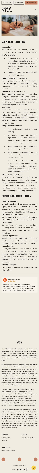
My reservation (31, 2)
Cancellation (6, 437)
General (4, 440)
